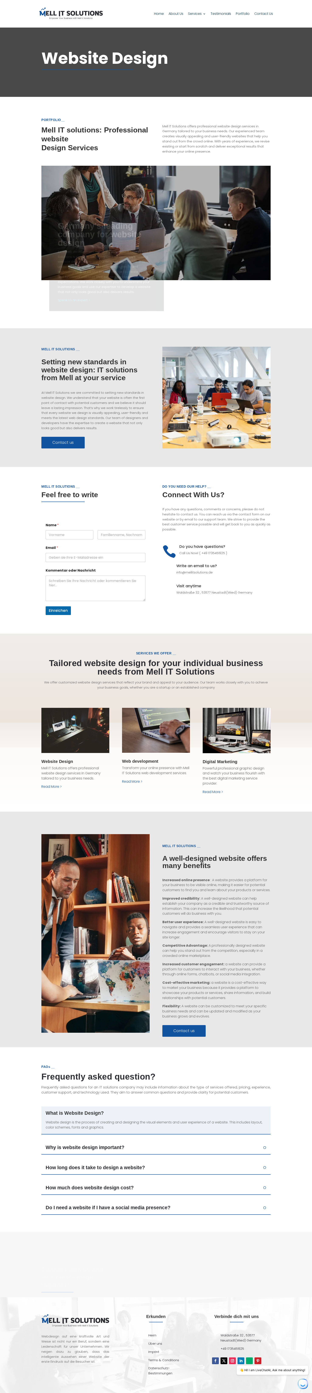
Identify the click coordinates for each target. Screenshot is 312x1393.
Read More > (51, 786)
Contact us (63, 442)
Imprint (153, 1352)
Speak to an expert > (74, 300)
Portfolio (243, 13)
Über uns (155, 1343)
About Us (176, 13)
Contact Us (263, 13)
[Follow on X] (224, 1360)
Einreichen (58, 610)
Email (52, 548)
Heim (152, 1335)
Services (195, 13)
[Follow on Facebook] (215, 1360)
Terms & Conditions (163, 1360)
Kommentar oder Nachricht (71, 570)
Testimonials (221, 13)
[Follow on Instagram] (232, 1360)
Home (159, 13)
